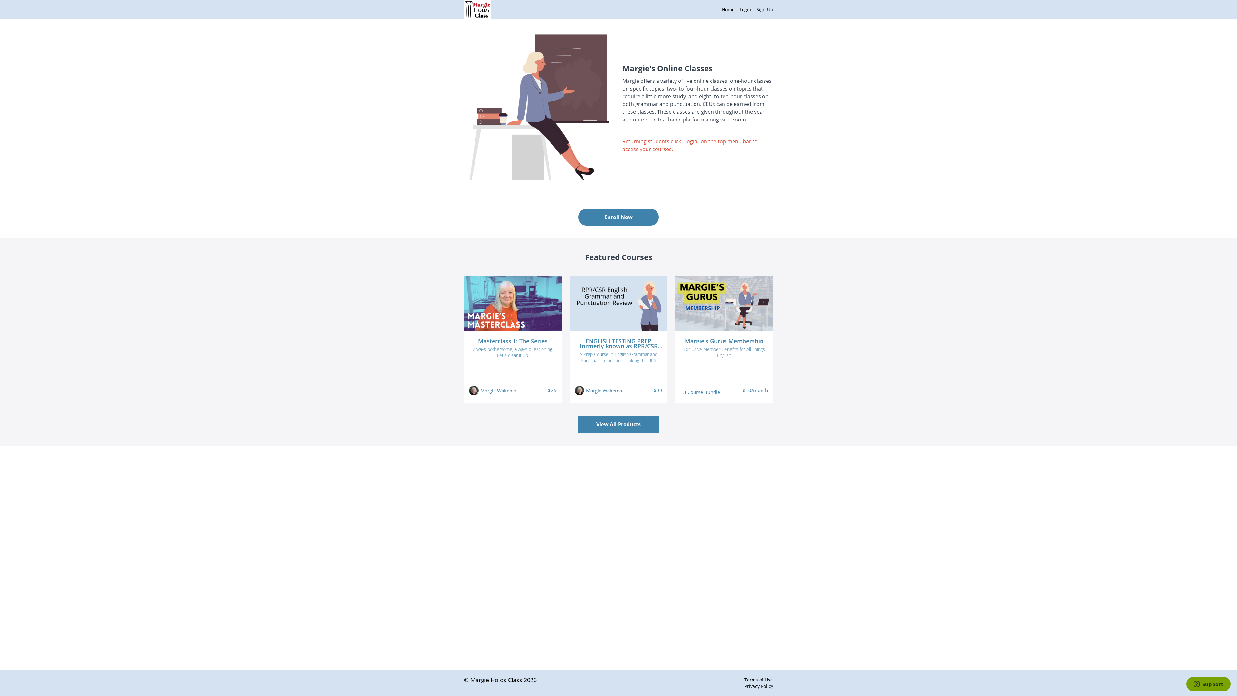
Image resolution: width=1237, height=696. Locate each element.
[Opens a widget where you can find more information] (1208, 685)
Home (728, 9)
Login (745, 9)
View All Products (618, 424)
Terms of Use (758, 680)
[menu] (745, 9)
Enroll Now (618, 217)
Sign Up (764, 9)
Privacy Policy (758, 686)
